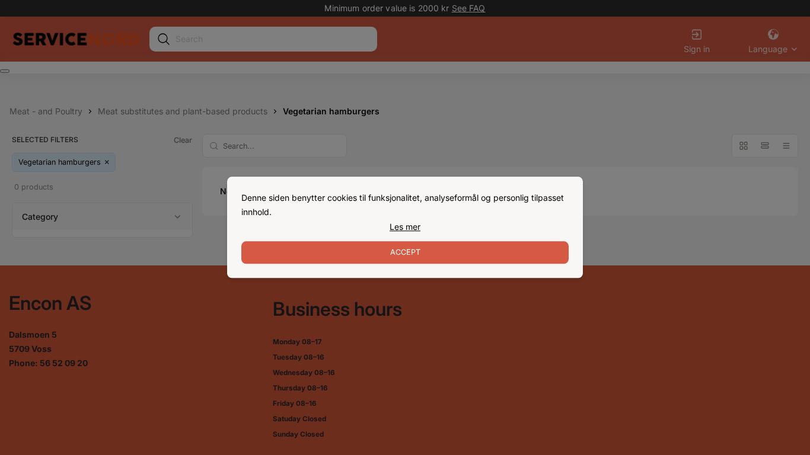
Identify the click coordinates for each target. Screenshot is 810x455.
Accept (405, 252)
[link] (405, 227)
